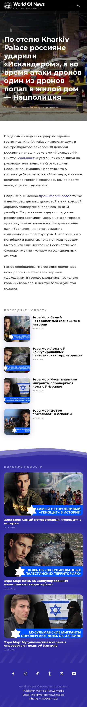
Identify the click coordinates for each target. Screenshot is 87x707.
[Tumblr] (50, 674)
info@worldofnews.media (48, 694)
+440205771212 (48, 698)
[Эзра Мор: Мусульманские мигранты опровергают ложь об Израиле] (17, 391)
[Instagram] (25, 674)
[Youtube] (74, 674)
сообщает (26, 158)
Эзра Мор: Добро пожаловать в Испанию (52, 412)
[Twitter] (62, 674)
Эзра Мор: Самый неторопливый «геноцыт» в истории (56, 320)
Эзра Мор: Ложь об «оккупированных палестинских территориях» (57, 352)
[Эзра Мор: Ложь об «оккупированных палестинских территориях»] (17, 360)
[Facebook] (13, 674)
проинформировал (55, 196)
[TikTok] (37, 674)
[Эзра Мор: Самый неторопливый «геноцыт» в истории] (17, 329)
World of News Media (50, 690)
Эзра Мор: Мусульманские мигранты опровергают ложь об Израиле (55, 382)
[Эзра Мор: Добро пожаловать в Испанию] (17, 422)
